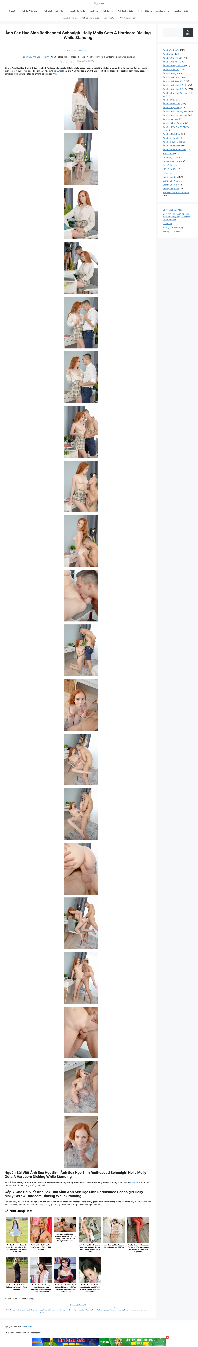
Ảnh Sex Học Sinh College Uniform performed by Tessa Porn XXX (16, 1287)
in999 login (27, 1326)
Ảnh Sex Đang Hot (127, 18)
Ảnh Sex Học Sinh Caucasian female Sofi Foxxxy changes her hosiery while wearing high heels (138, 1248)
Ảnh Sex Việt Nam (29, 11)
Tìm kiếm (188, 32)
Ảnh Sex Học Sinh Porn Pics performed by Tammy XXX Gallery (41, 1247)
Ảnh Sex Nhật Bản (182, 11)
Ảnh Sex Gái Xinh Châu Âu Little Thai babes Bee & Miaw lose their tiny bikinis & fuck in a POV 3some (41, 1311)
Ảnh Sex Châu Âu (145, 11)
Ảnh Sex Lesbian (163, 11)
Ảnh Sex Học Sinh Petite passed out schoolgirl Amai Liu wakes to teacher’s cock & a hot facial (89, 1288)
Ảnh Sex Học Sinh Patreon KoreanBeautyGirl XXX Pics (114, 1246)
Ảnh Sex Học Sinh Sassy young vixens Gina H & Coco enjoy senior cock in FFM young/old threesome (65, 1237)
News (165, 173)
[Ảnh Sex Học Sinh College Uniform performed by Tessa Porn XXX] (17, 1273)
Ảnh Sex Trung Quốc (90, 18)
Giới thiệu (167, 223)
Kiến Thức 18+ (109, 18)
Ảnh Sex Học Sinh (41, 57)
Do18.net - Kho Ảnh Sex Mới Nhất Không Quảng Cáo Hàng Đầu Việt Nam (176, 217)
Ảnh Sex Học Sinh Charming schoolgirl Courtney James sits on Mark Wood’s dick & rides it (89, 1248)
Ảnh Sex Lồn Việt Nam (173, 123)
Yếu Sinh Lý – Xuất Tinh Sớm (176, 192)
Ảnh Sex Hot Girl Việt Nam (175, 115)
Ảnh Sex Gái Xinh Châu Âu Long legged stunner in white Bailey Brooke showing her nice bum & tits (115, 1311)
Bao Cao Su (168, 153)
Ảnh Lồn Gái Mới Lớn (172, 58)
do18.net (58, 71)
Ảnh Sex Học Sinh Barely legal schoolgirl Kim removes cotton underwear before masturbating (41, 1288)
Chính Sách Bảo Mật (172, 210)
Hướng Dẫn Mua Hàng (173, 227)
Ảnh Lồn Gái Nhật (171, 62)
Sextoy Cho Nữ (170, 185)
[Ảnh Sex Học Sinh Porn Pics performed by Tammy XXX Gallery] (41, 1234)
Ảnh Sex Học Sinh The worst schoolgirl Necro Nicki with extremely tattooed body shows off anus (65, 1288)
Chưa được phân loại (172, 157)
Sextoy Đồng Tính (171, 189)
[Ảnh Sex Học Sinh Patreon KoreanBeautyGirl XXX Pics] (114, 1232)
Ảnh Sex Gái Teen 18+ (173, 81)
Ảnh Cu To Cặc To (77, 11)
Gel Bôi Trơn (168, 165)
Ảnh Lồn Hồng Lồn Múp (53, 11)
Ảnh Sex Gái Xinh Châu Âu (175, 89)
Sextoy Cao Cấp (170, 177)
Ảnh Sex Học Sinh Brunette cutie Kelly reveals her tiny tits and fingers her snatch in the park (16, 1248)
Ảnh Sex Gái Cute (171, 77)
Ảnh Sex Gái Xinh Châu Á (174, 85)
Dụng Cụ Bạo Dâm (171, 161)
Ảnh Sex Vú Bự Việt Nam (174, 150)
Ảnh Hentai (94, 11)
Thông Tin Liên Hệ (171, 231)
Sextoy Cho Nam (170, 181)
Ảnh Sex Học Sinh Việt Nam (176, 111)
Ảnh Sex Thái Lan (70, 18)
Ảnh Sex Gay (108, 11)
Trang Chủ (13, 11)
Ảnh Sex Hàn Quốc (125, 11)
